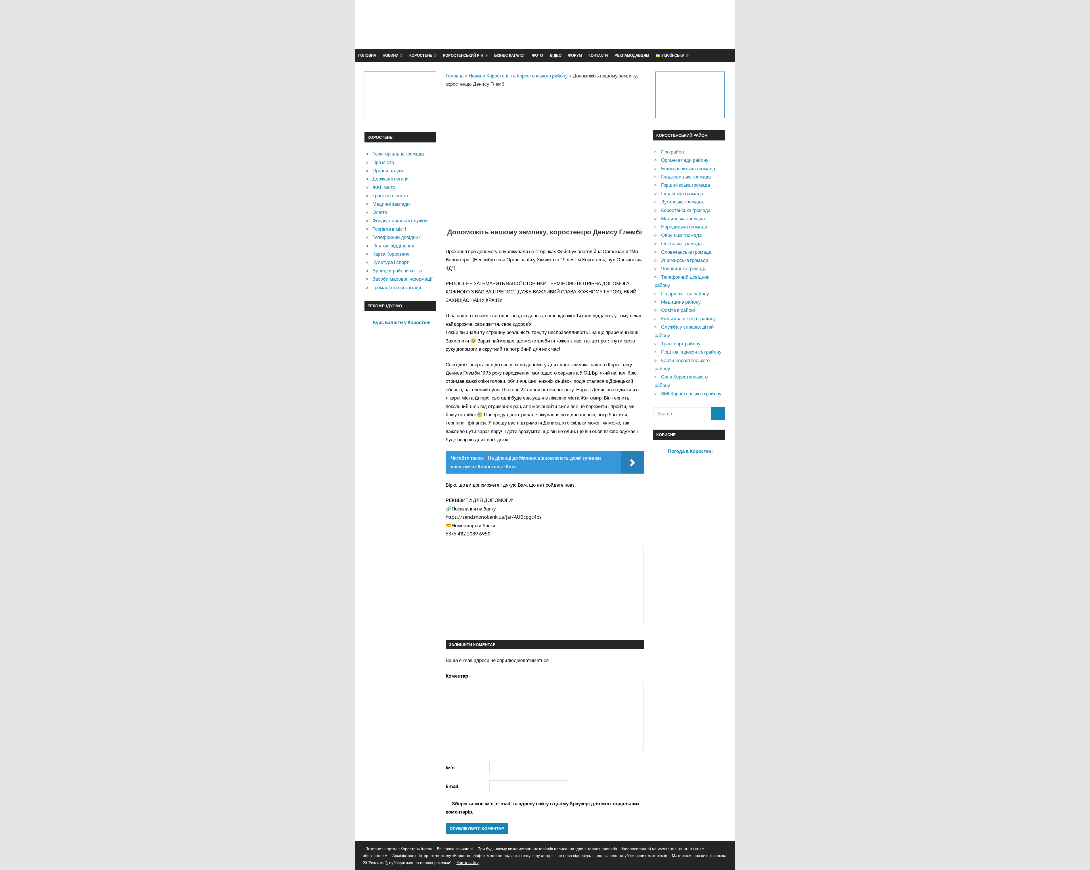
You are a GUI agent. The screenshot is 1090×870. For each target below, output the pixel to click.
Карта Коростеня (390, 254)
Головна (367, 55)
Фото (537, 55)
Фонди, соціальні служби (400, 220)
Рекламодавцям (632, 55)
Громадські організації (396, 287)
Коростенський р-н (463, 55)
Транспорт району (681, 343)
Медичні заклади (391, 204)
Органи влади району (684, 160)
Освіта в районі (678, 310)
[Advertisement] (622, 24)
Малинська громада (683, 218)
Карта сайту (467, 862)
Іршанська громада (682, 193)
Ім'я (450, 767)
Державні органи (390, 179)
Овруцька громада (681, 235)
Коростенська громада (685, 210)
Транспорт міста (390, 195)
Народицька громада (684, 227)
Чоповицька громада (684, 268)
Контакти (598, 55)
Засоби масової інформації (402, 279)
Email (452, 786)
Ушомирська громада (684, 260)
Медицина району (681, 302)
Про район (672, 152)
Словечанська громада (686, 252)
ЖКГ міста (383, 187)
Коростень (420, 55)
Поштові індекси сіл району (691, 352)
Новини (390, 55)
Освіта (379, 212)
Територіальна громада (398, 154)
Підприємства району (685, 294)
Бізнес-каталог (509, 55)
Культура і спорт (390, 262)
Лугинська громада (682, 202)
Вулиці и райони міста (397, 271)
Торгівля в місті (389, 229)
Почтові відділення (393, 246)
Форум (575, 55)
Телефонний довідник (396, 237)
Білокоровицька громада (688, 168)
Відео (555, 55)
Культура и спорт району (688, 318)
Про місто (383, 162)
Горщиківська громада (685, 185)
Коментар (457, 676)
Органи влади (387, 170)
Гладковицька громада (686, 177)
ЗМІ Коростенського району (691, 393)
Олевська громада (681, 243)
